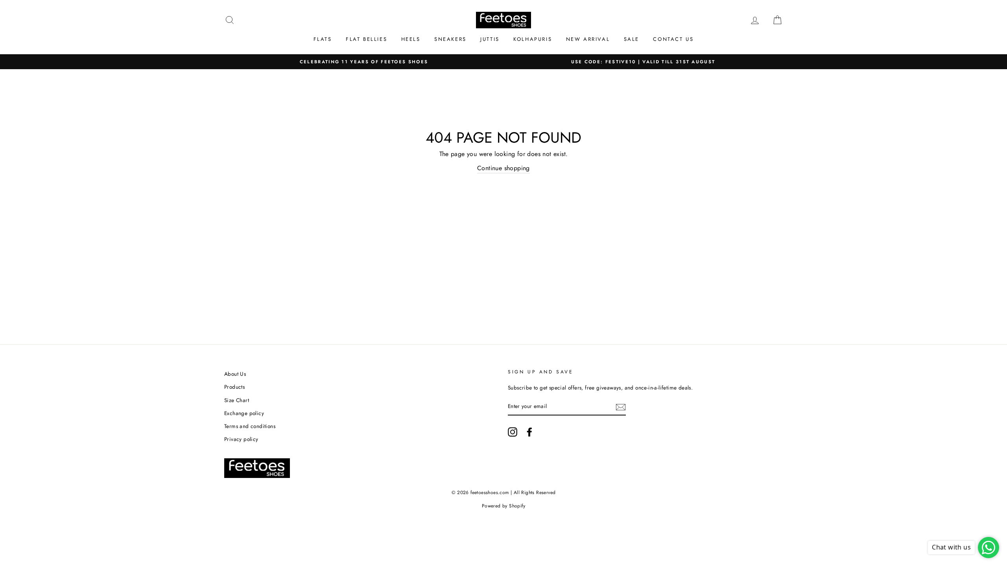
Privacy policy (241, 439)
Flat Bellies (366, 39)
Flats (323, 39)
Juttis (490, 39)
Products (234, 387)
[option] (364, 62)
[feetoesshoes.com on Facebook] (529, 432)
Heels (411, 39)
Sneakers (450, 39)
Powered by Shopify (503, 505)
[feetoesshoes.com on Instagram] (512, 432)
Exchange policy (244, 413)
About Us (235, 374)
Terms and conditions (249, 426)
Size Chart (236, 400)
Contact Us (673, 39)
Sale (631, 39)
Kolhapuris (532, 39)
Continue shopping (503, 168)
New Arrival (588, 39)
